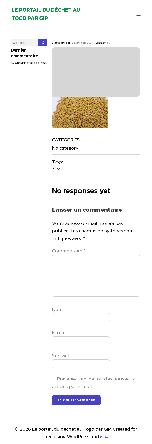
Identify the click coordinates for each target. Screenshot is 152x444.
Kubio (104, 437)
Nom (57, 309)
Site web (61, 355)
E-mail (59, 332)
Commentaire (69, 250)
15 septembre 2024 (82, 42)
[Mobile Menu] (138, 14)
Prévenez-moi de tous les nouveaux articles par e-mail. (93, 382)
